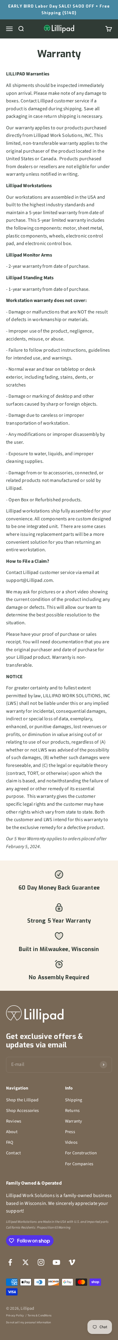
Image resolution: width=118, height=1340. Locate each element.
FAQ (9, 1142)
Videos (71, 1142)
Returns (72, 1110)
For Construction (81, 1153)
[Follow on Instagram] (41, 1262)
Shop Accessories (22, 1110)
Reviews (13, 1121)
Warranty (73, 1121)
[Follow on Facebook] (10, 1262)
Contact (13, 1153)
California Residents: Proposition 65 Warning (38, 1227)
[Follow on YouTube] (56, 1262)
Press (70, 1132)
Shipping (73, 1100)
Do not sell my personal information (28, 1322)
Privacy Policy (15, 1315)
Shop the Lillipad (22, 1100)
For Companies (79, 1164)
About (12, 1132)
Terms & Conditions (39, 1315)
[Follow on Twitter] (25, 1262)
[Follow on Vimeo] (72, 1262)
